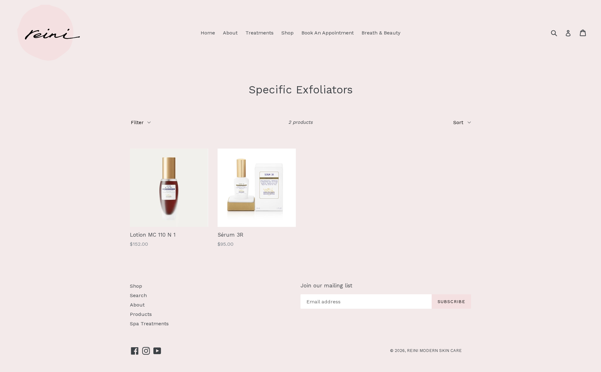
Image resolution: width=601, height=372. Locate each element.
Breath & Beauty (381, 33)
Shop (287, 33)
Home (208, 33)
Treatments (259, 33)
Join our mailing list (326, 285)
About (230, 33)
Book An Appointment (327, 33)
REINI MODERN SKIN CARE (434, 350)
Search (138, 295)
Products (141, 314)
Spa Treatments (149, 324)
